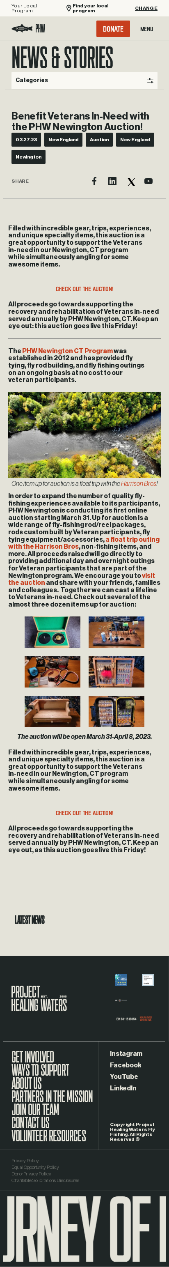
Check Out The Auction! (84, 288)
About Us (26, 1087)
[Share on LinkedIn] (112, 181)
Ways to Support (40, 1074)
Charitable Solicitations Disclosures (45, 1180)
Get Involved (32, 1061)
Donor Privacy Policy (31, 1173)
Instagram (126, 1054)
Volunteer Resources (48, 1140)
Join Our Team (35, 1113)
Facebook (125, 1065)
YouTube (124, 1077)
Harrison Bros (138, 484)
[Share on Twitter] (130, 181)
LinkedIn (123, 1088)
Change (146, 8)
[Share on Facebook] (94, 181)
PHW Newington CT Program (67, 351)
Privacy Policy (25, 1160)
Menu (146, 28)
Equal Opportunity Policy (35, 1167)
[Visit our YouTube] (148, 181)
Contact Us (30, 1127)
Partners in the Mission (52, 1100)
